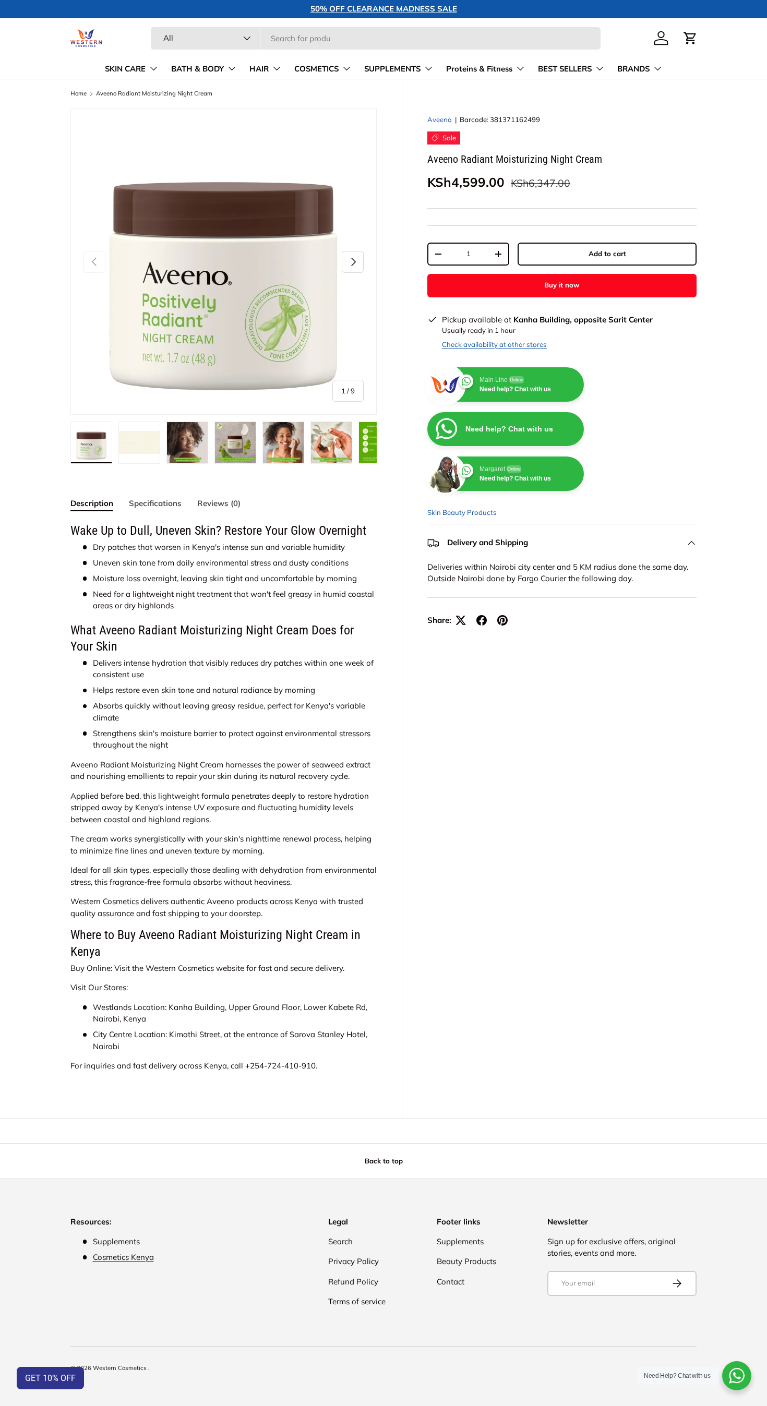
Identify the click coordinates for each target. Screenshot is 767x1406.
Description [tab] (91, 503)
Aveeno (439, 119)
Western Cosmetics (120, 1368)
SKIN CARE (125, 69)
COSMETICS (316, 69)
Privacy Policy (353, 1261)
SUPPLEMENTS (392, 69)
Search (340, 1241)
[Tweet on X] (460, 620)
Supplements (460, 1241)
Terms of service (357, 1301)
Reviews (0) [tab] (219, 503)
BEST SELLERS (565, 69)
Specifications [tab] (155, 503)
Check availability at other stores (494, 344)
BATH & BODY (197, 69)
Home (78, 94)
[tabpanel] (223, 797)
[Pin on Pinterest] (502, 620)
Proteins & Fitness (479, 69)
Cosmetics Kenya (123, 1257)
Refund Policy (353, 1282)
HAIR (259, 69)
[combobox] (376, 38)
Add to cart (607, 253)
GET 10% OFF (50, 1378)
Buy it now (562, 285)
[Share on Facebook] (481, 620)
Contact (450, 1282)
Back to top (384, 1161)
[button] (690, 38)
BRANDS (633, 69)
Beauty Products (466, 1261)
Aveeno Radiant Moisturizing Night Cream (154, 94)
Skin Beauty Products (462, 512)
